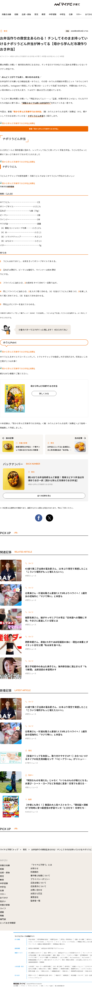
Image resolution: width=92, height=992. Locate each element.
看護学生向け (54, 939)
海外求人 (89, 939)
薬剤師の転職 (65, 969)
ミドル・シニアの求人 (68, 942)
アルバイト (50, 942)
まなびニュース (32, 812)
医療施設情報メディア (34, 960)
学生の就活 (31, 939)
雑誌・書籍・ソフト (59, 955)
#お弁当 (49, 56)
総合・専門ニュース (50, 953)
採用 (42, 986)
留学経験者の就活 (42, 939)
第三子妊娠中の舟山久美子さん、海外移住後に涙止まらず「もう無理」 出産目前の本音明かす (56, 668)
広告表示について (38, 886)
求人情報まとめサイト (35, 953)
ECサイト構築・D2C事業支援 (48, 957)
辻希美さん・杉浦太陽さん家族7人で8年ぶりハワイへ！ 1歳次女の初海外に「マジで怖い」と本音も (56, 594)
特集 (2, 915)
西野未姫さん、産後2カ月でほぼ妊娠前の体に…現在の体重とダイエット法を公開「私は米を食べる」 (56, 643)
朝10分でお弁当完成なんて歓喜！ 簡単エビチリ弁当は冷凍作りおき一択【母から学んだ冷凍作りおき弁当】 (56, 479)
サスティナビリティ (33, 986)
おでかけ (4, 897)
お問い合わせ (36, 889)
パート (58, 942)
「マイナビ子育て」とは (41, 864)
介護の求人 (65, 971)
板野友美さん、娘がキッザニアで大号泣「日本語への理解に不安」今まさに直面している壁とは (56, 619)
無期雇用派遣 (56, 971)
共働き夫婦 (6, 14)
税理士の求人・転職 (45, 969)
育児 (36, 14)
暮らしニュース (32, 787)
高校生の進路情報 (33, 948)
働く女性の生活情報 (45, 955)
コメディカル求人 (86, 969)
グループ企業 (49, 986)
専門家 (3, 919)
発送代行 (58, 975)
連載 (2, 912)
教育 (43, 14)
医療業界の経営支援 (77, 971)
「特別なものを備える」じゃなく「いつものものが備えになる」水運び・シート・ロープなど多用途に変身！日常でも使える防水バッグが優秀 (56, 782)
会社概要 (15, 986)
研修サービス (32, 975)
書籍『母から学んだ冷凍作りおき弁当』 (44, 129)
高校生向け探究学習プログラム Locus (52, 948)
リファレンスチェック (35, 978)
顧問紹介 (55, 969)
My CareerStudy (75, 957)
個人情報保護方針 (60, 986)
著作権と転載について (40, 875)
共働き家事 (5, 904)
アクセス (23, 986)
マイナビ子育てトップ (9, 849)
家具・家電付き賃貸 (68, 960)
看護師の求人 (75, 969)
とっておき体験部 (8, 922)
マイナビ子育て (33, 957)
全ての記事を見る (44, 495)
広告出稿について (38, 882)
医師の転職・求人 (33, 971)
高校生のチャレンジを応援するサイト (69, 953)
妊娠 (16, 14)
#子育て (38, 56)
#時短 (62, 56)
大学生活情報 (32, 955)
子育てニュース (32, 763)
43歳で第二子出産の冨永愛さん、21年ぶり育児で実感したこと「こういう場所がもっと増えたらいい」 (56, 570)
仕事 (70, 14)
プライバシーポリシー (40, 879)
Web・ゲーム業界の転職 (43, 966)
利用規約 (34, 871)
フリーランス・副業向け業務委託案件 (39, 944)
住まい (3, 901)
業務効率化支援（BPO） (46, 975)
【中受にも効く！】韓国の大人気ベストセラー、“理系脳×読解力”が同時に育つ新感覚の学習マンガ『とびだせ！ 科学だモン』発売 (56, 806)
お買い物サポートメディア (52, 960)
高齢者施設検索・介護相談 (36, 962)
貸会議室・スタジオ (77, 975)
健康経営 (66, 975)
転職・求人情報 (79, 939)
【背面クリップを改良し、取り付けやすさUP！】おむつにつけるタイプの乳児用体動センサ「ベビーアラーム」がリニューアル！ (56, 757)
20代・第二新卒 (57, 966)
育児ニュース (31, 575)
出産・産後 (26, 14)
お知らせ (34, 868)
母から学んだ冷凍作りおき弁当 (41, 484)
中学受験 (52, 14)
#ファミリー (4, 56)
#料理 (44, 56)
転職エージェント (77, 966)
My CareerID (85, 957)
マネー (79, 14)
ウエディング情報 (72, 955)
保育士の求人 (45, 971)
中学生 (62, 14)
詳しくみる (44, 393)
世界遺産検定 (84, 955)
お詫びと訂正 (36, 893)
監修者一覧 (35, 900)
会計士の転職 (32, 969)
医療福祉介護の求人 (59, 944)
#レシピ (56, 56)
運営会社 (34, 897)
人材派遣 (31, 966)
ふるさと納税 (64, 957)
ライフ (3, 908)
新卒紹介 (67, 966)
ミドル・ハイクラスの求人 (36, 942)
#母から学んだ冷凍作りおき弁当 (22, 56)
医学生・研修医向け (66, 939)
